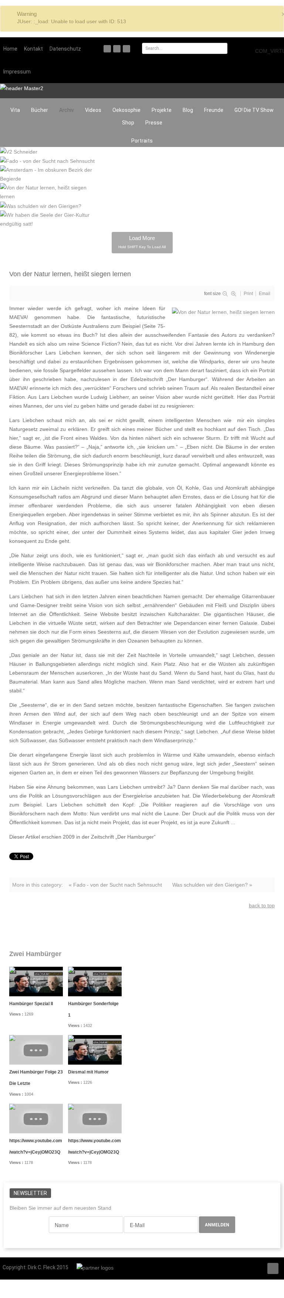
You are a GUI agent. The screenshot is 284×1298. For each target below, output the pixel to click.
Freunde (213, 110)
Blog (188, 110)
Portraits (142, 141)
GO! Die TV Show (254, 110)
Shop (128, 123)
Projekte (162, 110)
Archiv (66, 110)
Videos (93, 110)
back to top (262, 905)
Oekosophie (126, 110)
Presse (153, 123)
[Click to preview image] (223, 311)
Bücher (39, 110)
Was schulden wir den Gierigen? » (212, 885)
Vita (15, 110)
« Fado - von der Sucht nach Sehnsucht (115, 885)
